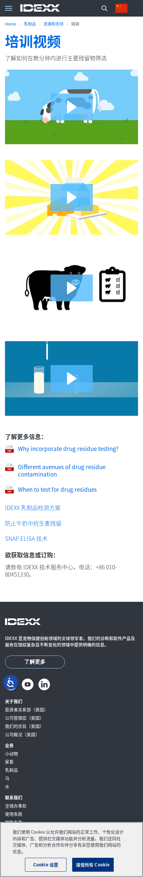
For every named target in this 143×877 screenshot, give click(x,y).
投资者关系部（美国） (26, 710)
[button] (72, 107)
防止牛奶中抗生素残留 (33, 523)
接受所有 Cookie (93, 864)
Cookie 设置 (45, 864)
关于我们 (13, 701)
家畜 (9, 762)
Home (10, 24)
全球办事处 (16, 806)
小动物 (11, 754)
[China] (122, 8)
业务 (9, 745)
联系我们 (13, 797)
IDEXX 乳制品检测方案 (33, 507)
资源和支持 (54, 24)
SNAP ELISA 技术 (26, 538)
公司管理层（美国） (24, 718)
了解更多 (35, 661)
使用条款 (13, 814)
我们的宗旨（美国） (24, 726)
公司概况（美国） (22, 734)
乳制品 (30, 24)
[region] (71, 849)
